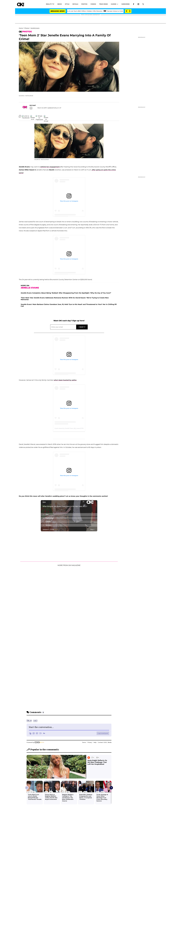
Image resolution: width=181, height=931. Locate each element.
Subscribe (126, 4)
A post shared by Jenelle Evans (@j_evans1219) (69, 428)
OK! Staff (33, 105)
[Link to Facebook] (133, 4)
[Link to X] (143, 4)
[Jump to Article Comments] (20, 116)
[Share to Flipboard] (39, 116)
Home (21, 28)
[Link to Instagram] (138, 4)
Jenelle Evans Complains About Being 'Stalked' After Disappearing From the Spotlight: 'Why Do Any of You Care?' (66, 293)
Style (67, 4)
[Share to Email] (46, 116)
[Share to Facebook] (26, 116)
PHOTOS (84, 4)
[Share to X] (32, 116)
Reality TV (50, 4)
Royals (75, 4)
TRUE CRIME (103, 4)
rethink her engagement (50, 167)
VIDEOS (93, 4)
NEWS (59, 4)
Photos (26, 28)
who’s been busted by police (65, 380)
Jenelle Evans (35, 28)
